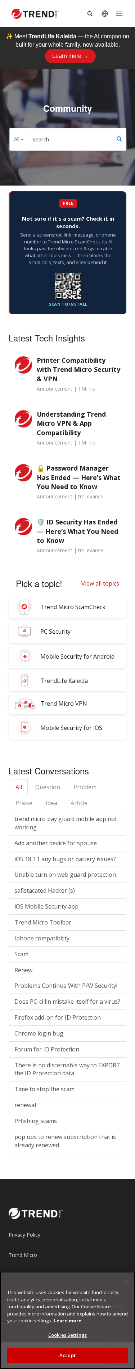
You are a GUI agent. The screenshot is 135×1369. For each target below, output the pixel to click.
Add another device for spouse (55, 843)
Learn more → (70, 56)
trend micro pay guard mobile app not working (65, 823)
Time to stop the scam (44, 1089)
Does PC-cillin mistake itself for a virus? (67, 1002)
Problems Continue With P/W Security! (65, 986)
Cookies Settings (67, 1335)
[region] (67, 1320)
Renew (23, 970)
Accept (67, 1355)
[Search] (119, 139)
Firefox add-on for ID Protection (57, 1017)
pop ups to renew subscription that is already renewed (65, 1141)
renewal (25, 1105)
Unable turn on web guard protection (65, 875)
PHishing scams (35, 1121)
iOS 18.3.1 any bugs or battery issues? (65, 859)
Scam (21, 954)
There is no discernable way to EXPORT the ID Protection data (67, 1069)
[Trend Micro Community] (35, 14)
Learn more (67, 1320)
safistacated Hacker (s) (44, 890)
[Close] (126, 1282)
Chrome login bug (38, 1033)
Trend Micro (23, 1254)
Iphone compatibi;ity (41, 938)
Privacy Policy (24, 1234)
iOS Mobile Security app (46, 906)
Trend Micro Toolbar (42, 922)
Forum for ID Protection (46, 1049)
